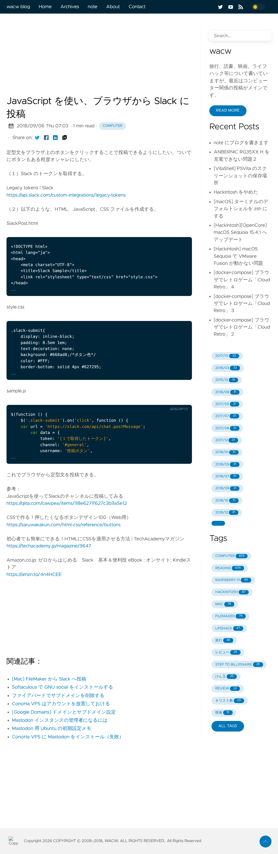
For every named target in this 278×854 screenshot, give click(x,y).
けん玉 (224, 676)
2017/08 (225, 428)
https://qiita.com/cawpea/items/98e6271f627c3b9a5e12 (67, 503)
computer (112, 126)
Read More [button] (227, 110)
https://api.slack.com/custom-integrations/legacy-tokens (66, 195)
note (92, 6)
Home (45, 6)
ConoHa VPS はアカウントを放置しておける (61, 703)
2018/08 (225, 488)
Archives (70, 6)
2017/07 (225, 416)
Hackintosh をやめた (236, 192)
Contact (137, 6)
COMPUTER (229, 556)
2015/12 (225, 380)
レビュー (226, 652)
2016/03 (226, 368)
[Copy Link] (64, 137)
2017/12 (225, 440)
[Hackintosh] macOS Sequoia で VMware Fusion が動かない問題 (238, 256)
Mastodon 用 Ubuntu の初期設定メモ (51, 728)
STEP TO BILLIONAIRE (237, 664)
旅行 (222, 640)
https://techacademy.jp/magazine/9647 (49, 546)
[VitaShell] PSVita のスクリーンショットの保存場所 (240, 175)
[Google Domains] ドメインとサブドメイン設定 (64, 712)
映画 (222, 712)
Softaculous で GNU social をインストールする (62, 687)
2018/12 (225, 512)
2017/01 (225, 356)
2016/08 (225, 392)
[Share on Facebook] (46, 137)
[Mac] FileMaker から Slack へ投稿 (49, 679)
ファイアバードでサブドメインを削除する (58, 695)
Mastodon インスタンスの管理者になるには (60, 720)
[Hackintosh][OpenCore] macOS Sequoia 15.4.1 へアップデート (240, 232)
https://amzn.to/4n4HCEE (34, 574)
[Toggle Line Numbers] (169, 230)
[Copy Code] (158, 230)
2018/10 (225, 500)
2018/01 (225, 452)
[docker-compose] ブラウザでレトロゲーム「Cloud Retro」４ (242, 279)
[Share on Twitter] (37, 137)
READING (228, 568)
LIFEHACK (227, 628)
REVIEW (226, 688)
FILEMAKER (228, 616)
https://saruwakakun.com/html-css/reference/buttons (64, 524)
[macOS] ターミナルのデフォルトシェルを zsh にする (241, 209)
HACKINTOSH (230, 592)
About (113, 6)
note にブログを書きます (241, 142)
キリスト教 (228, 700)
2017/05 (225, 404)
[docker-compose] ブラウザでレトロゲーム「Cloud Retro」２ (242, 327)
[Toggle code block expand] (181, 230)
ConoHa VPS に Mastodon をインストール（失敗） (68, 737)
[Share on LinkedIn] (55, 137)
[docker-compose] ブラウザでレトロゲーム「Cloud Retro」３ (242, 303)
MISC (223, 604)
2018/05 (225, 464)
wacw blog (18, 6)
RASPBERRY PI (231, 580)
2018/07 (225, 476)
